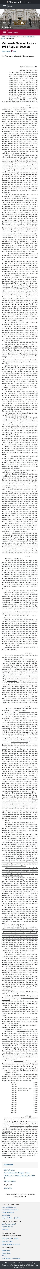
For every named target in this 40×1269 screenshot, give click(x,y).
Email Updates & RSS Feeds (11, 1258)
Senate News (6, 1253)
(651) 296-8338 (7, 1238)
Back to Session (9, 1170)
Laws (3, 36)
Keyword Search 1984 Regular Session (17, 1173)
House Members (7, 1227)
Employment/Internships (10, 1210)
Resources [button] (8, 1164)
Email (16, 1238)
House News (6, 1250)
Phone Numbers (7, 1241)
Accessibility (6, 1215)
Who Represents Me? (9, 1224)
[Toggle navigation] (5, 6)
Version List (8, 1188)
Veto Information (10, 1181)
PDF (14, 51)
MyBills (4, 1256)
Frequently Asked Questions (11, 1218)
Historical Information (9, 1207)
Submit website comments (11, 1244)
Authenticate (6, 51)
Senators (5, 1229)
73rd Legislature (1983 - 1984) (15, 36)
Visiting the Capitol (8, 1212)
